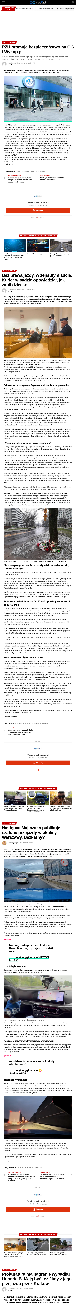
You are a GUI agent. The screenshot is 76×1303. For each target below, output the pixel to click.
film (24, 1167)
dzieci (20, 723)
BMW (19, 1167)
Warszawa (37, 723)
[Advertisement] (38, 26)
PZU (38, 171)
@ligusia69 (7, 940)
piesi (31, 723)
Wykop (43, 171)
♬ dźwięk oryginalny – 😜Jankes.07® (25, 1072)
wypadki (45, 723)
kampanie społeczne (28, 171)
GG (19, 171)
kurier (26, 723)
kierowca (30, 1167)
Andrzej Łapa (15, 844)
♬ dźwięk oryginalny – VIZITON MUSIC (29, 959)
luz (12, 65)
